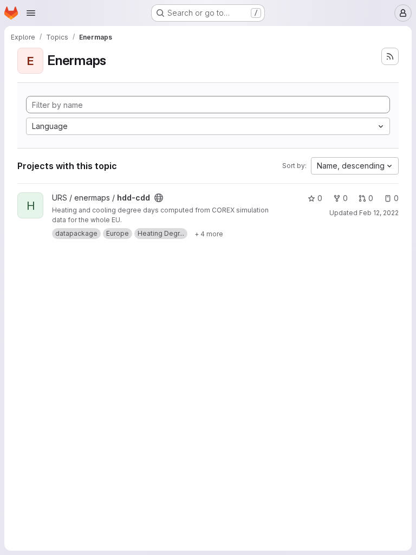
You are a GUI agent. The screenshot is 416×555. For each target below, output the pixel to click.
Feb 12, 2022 (379, 213)
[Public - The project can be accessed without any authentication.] (158, 197)
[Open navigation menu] (31, 13)
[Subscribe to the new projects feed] (390, 56)
